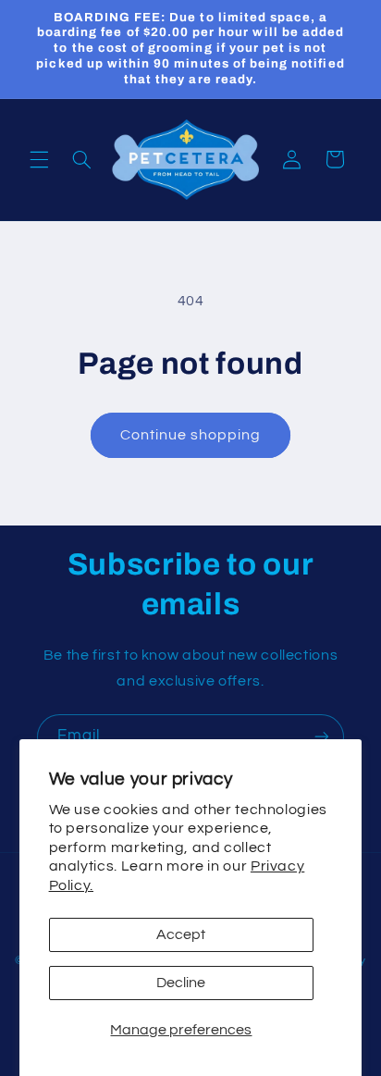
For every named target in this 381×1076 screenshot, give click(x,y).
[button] (39, 159)
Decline (180, 982)
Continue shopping (191, 434)
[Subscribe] (322, 737)
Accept (180, 934)
